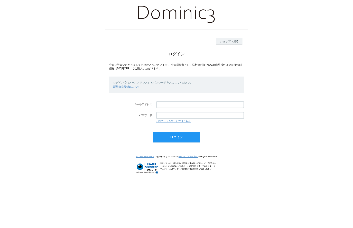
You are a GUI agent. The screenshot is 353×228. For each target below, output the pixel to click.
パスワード (145, 115)
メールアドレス (143, 104)
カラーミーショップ (145, 156)
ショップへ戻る (229, 41)
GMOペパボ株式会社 (188, 156)
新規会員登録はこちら (126, 86)
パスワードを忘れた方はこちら (173, 121)
